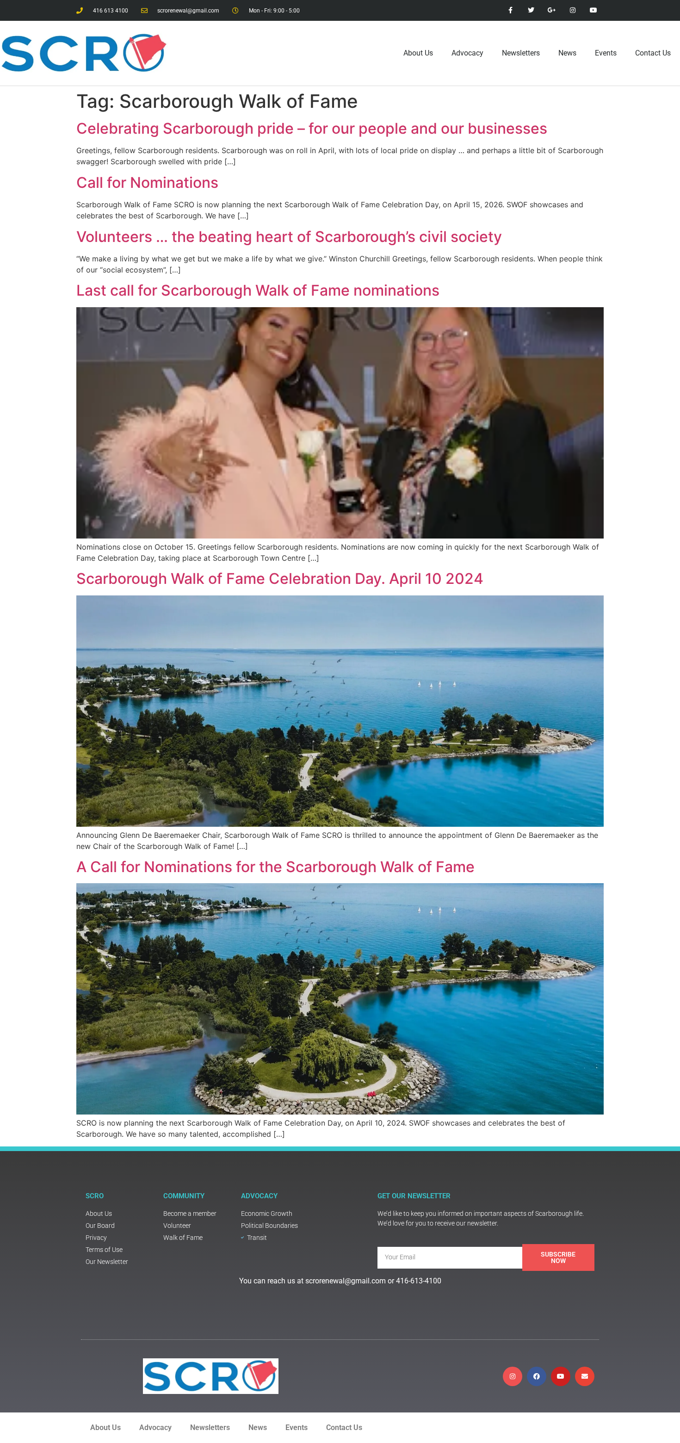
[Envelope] (584, 1376)
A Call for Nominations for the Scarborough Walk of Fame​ (275, 867)
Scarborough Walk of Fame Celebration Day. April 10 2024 (279, 579)
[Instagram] (512, 1376)
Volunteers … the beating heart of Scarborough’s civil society (289, 237)
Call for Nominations (147, 182)
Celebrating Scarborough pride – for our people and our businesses (311, 128)
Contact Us (653, 53)
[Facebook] (536, 1376)
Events (606, 53)
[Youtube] (560, 1376)
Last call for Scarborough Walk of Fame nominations (257, 290)
